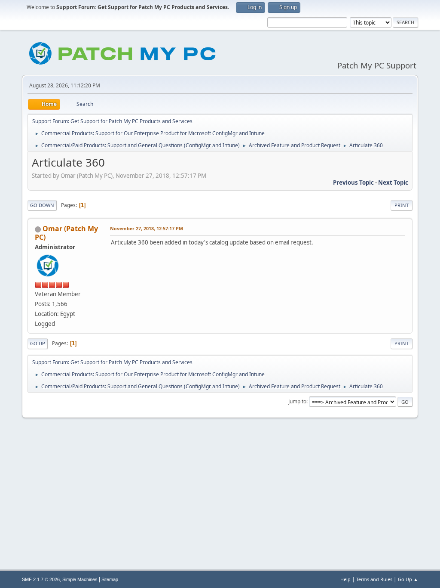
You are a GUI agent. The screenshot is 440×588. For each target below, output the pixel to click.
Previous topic (353, 182)
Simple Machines (80, 579)
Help (345, 579)
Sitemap (109, 579)
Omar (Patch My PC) (66, 233)
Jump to (297, 401)
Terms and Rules (374, 579)
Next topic (393, 182)
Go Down (42, 205)
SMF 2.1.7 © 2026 (41, 579)
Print (401, 205)
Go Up (37, 343)
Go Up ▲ (408, 579)
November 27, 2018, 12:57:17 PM (146, 228)
